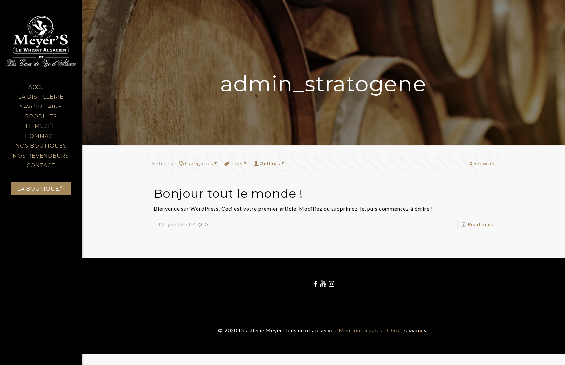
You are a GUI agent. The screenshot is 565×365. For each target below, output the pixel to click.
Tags (237, 163)
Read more (481, 224)
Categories (199, 163)
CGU (393, 330)
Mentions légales (360, 330)
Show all (484, 163)
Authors (270, 163)
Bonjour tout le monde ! (228, 193)
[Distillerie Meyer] (41, 41)
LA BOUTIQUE (38, 189)
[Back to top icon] (533, 351)
